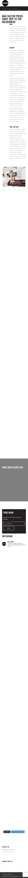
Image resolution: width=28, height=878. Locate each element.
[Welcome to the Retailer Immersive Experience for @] (14, 822)
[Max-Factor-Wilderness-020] (14, 176)
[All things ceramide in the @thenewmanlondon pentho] (14, 667)
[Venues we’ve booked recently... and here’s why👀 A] (14, 583)
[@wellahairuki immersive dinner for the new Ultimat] (14, 724)
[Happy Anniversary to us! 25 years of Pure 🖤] (14, 639)
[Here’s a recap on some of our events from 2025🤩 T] (14, 738)
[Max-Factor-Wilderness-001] (9, 189)
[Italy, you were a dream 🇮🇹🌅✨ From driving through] (14, 808)
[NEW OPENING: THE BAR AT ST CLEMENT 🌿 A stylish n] (14, 555)
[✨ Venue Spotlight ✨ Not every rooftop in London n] (14, 611)
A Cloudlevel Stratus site (7, 874)
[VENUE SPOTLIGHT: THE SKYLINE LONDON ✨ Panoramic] (14, 569)
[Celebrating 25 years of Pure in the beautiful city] (14, 653)
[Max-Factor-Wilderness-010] (18, 189)
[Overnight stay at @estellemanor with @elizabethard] (14, 794)
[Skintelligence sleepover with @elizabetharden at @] (14, 682)
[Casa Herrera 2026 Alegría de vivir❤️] (14, 696)
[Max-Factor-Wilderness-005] (14, 189)
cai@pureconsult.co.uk (8, 851)
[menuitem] (10, 876)
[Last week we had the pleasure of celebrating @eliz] (14, 780)
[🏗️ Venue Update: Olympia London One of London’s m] (14, 625)
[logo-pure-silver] (11, 3)
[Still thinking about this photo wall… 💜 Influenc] (14, 710)
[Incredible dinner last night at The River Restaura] (14, 752)
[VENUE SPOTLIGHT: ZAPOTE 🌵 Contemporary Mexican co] (14, 597)
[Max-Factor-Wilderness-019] (23, 189)
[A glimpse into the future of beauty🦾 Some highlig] (14, 766)
